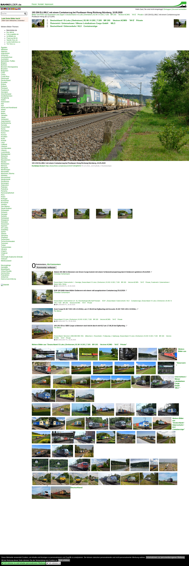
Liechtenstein (6, 148)
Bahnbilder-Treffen (8, 61)
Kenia (3, 129)
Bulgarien (4, 71)
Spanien (4, 226)
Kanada (4, 125)
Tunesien (4, 243)
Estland (4, 86)
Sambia (4, 205)
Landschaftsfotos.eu (13, 42)
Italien (3, 113)
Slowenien (5, 224)
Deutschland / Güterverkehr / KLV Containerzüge (73, 26)
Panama (4, 191)
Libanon (4, 146)
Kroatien (4, 137)
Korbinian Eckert (38, 166)
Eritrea (3, 84)
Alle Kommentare (54, 264)
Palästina (4, 189)
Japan (3, 117)
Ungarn (4, 251)
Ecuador (4, 82)
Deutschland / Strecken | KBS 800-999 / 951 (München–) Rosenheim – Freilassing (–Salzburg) (86, 336)
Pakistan (4, 187)
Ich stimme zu (53, 563)
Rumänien (5, 201)
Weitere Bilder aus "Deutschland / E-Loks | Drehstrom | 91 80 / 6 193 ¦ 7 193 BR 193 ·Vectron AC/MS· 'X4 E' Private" (79, 345)
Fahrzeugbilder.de (13, 34)
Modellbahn (5, 269)
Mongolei (4, 168)
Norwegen (5, 183)
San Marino (5, 206)
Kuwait (3, 141)
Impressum (49, 4)
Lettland (4, 144)
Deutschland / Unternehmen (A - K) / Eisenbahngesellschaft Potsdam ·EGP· (80, 301)
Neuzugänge (6, 265)
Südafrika (4, 230)
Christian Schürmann (62, 274)
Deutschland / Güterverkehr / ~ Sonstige (67, 282)
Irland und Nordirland (9, 108)
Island (3, 110)
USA (2, 255)
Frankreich (5, 90)
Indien (3, 100)
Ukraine (4, 249)
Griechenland (6, 94)
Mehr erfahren (64, 560)
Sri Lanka (4, 228)
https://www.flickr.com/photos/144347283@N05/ (63, 166)
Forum (34, 4)
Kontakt (41, 4)
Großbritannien (6, 96)
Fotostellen (5, 275)
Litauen (4, 150)
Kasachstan (5, 127)
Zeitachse (4, 277)
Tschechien (5, 239)
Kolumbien (5, 131)
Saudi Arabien (6, 208)
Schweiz (4, 212)
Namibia (4, 175)
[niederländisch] (19, 9)
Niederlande (5, 179)
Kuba (3, 139)
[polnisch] (16, 9)
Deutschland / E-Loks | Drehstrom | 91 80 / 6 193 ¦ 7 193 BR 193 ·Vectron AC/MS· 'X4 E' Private (96, 20)
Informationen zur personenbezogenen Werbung (165, 557)
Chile (3, 73)
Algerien (4, 51)
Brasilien (4, 69)
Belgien (4, 63)
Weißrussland (6, 261)
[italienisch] (10, 9)
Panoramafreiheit (7, 193)
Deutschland (71, 15)
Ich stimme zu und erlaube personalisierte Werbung (23, 563)
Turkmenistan (6, 247)
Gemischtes (5, 273)
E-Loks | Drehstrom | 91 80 (88, 15)
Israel (3, 111)
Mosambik (5, 172)
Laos (3, 142)
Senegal (4, 214)
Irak (2, 104)
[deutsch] (5, 9)
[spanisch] (13, 9)
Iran (2, 106)
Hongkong (5, 98)
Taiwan (3, 234)
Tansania (4, 236)
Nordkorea (5, 181)
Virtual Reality (6, 271)
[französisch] (8, 9)
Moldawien (5, 164)
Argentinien (5, 53)
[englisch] (2, 9)
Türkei (3, 245)
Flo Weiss (57, 311)
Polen (3, 197)
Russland (4, 203)
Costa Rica (5, 77)
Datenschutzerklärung (8, 279)
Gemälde (4, 267)
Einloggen (167, 9)
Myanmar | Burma (7, 173)
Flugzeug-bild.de (12, 38)
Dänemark (5, 78)
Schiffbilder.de (11, 36)
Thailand (4, 237)
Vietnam (4, 259)
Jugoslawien (6, 121)
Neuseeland (5, 177)
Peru (3, 195)
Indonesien (5, 102)
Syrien (3, 232)
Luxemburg (5, 152)
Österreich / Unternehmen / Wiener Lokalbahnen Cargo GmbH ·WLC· (83, 23)
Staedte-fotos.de (12, 40)
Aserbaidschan (6, 57)
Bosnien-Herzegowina (9, 67)
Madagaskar (5, 154)
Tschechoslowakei (8, 241)
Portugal (4, 199)
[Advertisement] (103, 38)
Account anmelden (179, 9)
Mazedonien (5, 160)
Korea (3, 133)
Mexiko (3, 162)
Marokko (4, 158)
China (3, 75)
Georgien (4, 92)
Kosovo (4, 135)
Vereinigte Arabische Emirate (12, 257)
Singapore (5, 220)
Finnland (4, 88)
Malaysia (4, 156)
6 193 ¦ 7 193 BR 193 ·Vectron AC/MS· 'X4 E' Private (121, 15)
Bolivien (4, 65)
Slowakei (4, 222)
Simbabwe (5, 218)
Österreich (5, 185)
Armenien (4, 55)
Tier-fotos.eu (11, 44)
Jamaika (4, 115)
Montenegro (5, 170)
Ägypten (4, 47)
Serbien (4, 216)
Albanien (4, 49)
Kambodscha (6, 123)
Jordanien (5, 119)
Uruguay (4, 253)
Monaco (4, 166)
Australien (5, 59)
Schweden (5, 210)
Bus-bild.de (10, 32)
